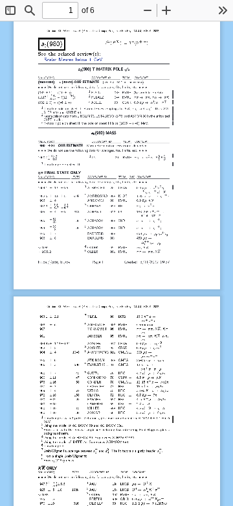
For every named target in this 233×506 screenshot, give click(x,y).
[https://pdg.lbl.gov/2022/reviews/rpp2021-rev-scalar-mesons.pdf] (73, 60)
